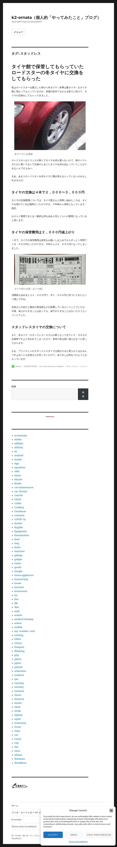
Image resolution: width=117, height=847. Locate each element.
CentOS (18, 495)
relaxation (20, 671)
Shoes (17, 695)
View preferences (99, 834)
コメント (84, 366)
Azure (17, 475)
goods (17, 567)
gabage (18, 555)
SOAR (17, 711)
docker (18, 523)
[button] (111, 810)
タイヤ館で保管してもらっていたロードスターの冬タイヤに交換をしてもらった (48, 72)
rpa (16, 679)
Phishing (19, 651)
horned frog (21, 579)
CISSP (17, 499)
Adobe (18, 439)
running (19, 683)
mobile (18, 627)
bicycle (18, 479)
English (18, 527)
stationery (20, 723)
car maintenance (47, 366)
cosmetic (19, 515)
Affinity (18, 447)
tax (16, 734)
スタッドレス (72, 366)
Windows (19, 758)
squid (17, 719)
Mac (16, 607)
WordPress (20, 762)
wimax (18, 754)
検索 (14, 386)
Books (17, 483)
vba (16, 746)
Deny (73, 834)
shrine (18, 703)
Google (18, 571)
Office (17, 639)
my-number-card (24, 631)
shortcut (19, 699)
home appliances (24, 575)
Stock (17, 727)
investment (21, 591)
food (17, 539)
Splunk (18, 715)
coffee (17, 503)
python (18, 667)
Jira (16, 599)
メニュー (18, 32)
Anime (18, 459)
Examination (21, 535)
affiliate (18, 443)
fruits (17, 547)
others (18, 643)
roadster (60, 366)
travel (17, 738)
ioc (16, 595)
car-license (20, 491)
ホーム (15, 805)
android (18, 455)
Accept (53, 834)
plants (18, 659)
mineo (18, 623)
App (16, 463)
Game (17, 563)
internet (19, 587)
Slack (17, 707)
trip (16, 742)
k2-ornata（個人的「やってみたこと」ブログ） (56, 17)
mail (16, 611)
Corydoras (20, 511)
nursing (18, 635)
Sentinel (19, 691)
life (16, 603)
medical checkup (23, 619)
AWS (17, 471)
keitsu (18, 366)
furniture (19, 551)
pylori (17, 663)
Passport (19, 647)
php (16, 655)
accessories (20, 435)
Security (19, 687)
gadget (18, 559)
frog (16, 543)
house (17, 583)
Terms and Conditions (78, 842)
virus (17, 750)
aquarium (19, 467)
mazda (18, 615)
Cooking (19, 507)
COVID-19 (20, 519)
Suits (17, 731)
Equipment (20, 531)
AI (15, 451)
